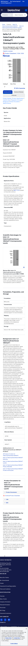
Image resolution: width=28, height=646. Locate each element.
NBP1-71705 (16, 190)
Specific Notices (7, 103)
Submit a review (8, 51)
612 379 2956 (5, 568)
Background (6, 101)
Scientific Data (6, 100)
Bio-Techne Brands (4, 580)
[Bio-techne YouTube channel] (8, 619)
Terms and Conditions (5, 589)
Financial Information (5, 604)
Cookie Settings (14, 643)
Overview (2, 596)
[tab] (7, 92)
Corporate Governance (5, 613)
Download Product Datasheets (12, 495)
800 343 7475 (7, 570)
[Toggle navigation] (2, 10)
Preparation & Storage (16, 100)
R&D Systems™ (5, 1)
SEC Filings (2, 610)
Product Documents (14, 101)
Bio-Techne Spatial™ (15, 1)
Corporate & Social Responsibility (8, 586)
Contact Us (2, 622)
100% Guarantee (20, 88)
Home (3, 24)
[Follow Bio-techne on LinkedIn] (1, 619)
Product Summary (7, 98)
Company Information (5, 601)
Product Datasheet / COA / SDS (14, 53)
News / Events (3, 599)
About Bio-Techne (4, 577)
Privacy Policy (4, 626)
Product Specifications (18, 98)
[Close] (26, 628)
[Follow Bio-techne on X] (5, 619)
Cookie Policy (14, 626)
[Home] (14, 10)
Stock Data (2, 607)
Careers (2, 583)
